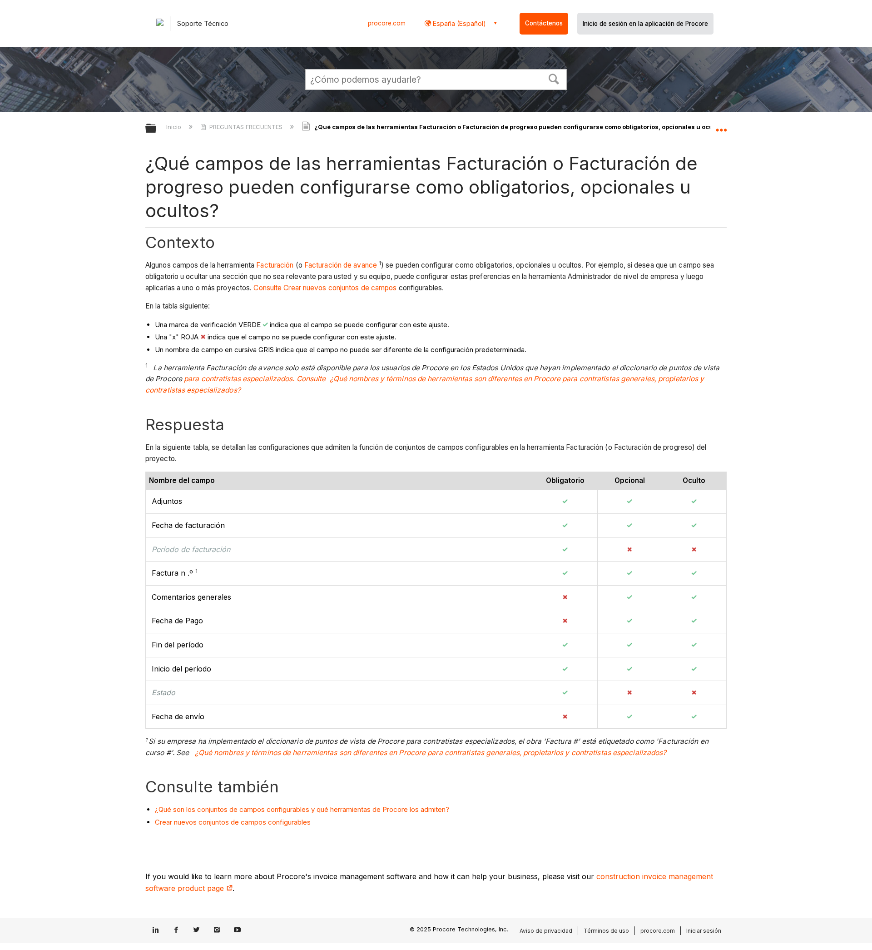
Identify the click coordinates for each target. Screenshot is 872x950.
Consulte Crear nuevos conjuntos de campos (324, 288)
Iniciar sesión (703, 930)
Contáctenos (544, 23)
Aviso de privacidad (546, 930)
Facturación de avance (340, 265)
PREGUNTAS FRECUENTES (246, 126)
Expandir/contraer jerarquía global (156, 128)
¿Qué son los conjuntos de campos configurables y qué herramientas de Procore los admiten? (302, 809)
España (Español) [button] (458, 23)
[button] (554, 78)
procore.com (387, 23)
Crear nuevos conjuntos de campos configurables (233, 822)
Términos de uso (606, 930)
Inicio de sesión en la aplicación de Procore (645, 23)
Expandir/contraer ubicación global (721, 126)
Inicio (174, 126)
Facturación (274, 265)
